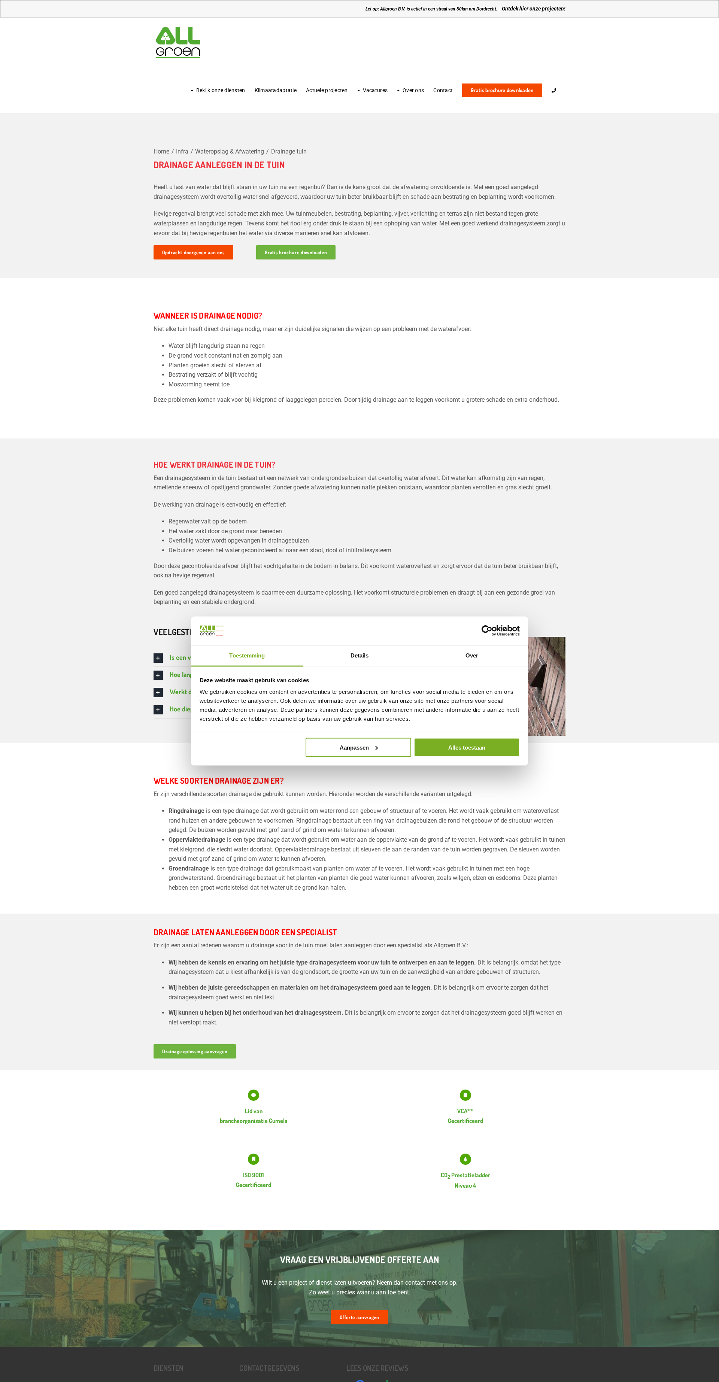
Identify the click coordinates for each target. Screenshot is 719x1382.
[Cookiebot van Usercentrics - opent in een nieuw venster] (487, 630)
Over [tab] (471, 655)
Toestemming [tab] (247, 655)
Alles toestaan (466, 747)
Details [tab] (360, 655)
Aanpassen (354, 747)
